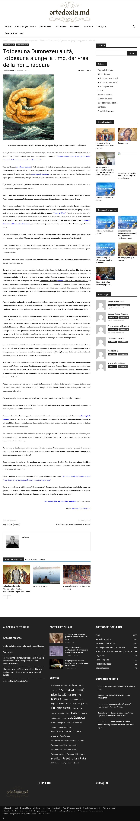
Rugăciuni (45, 26)
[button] (133, 27)
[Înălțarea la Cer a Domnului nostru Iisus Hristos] (105, 134)
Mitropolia (61, 723)
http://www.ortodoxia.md (116, 308)
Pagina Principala (105, 70)
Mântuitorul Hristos (65, 727)
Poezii (87, 26)
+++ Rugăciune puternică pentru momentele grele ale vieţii (76, 636)
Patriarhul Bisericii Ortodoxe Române (64, 745)
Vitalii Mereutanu (116, 363)
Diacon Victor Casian (118, 314)
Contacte (102, 107)
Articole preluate (31, 41)
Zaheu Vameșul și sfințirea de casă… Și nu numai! (104, 260)
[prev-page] (4, 597)
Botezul (65, 699)
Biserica (53, 690)
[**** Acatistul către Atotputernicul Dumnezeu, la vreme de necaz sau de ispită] (56, 651)
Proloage (75, 26)
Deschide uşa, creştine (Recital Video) (73, 524)
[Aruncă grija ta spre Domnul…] (127, 249)
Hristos (77, 708)
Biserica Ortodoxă (71, 689)
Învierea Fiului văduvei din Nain (16, 681)
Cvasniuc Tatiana (116, 338)
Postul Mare (82, 811)
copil (53, 703)
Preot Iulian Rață (74, 758)
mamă (53, 723)
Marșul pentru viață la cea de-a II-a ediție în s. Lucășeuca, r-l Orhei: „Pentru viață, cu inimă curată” (22, 672)
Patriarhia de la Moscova (59, 740)
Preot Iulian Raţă (116, 301)
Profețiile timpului (106, 111)
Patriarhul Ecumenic (58, 754)
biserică (56, 698)
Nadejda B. (113, 350)
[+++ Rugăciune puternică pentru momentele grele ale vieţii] (56, 638)
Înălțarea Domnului (10, 808)
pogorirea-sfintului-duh (51, 808)
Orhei (78, 731)
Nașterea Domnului (62, 731)
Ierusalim (61, 713)
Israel (64, 718)
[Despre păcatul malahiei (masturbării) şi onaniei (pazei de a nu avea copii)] (56, 664)
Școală (76, 763)
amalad (101, 695)
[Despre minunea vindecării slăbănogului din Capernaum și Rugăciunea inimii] (127, 222)
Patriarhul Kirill (72, 754)
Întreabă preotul (14, 33)
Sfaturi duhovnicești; (58, 763)
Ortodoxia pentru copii (91, 808)
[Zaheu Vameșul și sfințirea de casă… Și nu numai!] (105, 249)
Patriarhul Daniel (70, 749)
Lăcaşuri (101, 26)
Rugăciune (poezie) (11, 524)
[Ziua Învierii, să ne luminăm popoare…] (105, 273)
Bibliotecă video (105, 94)
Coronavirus (62, 703)
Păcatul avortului (109, 808)
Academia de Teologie (59, 685)
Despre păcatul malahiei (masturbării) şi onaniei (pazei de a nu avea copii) (116, 724)
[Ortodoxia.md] (70, 11)
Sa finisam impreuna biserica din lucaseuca (19, 814)
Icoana (53, 713)
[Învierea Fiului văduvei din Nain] (105, 189)
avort (81, 685)
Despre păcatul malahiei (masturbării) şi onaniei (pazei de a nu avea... (76, 663)
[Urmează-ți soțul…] (46, 574)
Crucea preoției (26, 811)
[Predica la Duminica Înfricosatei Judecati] (77, 574)
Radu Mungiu (103, 713)
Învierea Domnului (96, 811)
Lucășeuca (76, 717)
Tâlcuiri (101, 90)
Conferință (74, 699)
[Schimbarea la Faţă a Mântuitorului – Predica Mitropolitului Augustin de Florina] (16, 574)
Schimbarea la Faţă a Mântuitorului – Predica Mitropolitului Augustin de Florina (16, 589)
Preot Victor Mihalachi (118, 326)
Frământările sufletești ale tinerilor (62, 811)
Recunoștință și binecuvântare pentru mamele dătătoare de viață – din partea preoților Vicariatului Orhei (23, 661)
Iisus (67, 713)
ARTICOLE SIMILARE (13, 560)
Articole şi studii (24, 26)
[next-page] (9, 597)
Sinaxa (70, 763)
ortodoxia (54, 736)
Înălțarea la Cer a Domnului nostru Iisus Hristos (105, 145)
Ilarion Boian (55, 718)
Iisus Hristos (79, 712)
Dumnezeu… (123, 143)
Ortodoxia (60, 26)
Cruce (73, 703)
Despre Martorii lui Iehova (30, 808)
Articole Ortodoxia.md (108, 78)
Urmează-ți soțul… (40, 586)
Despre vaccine (40, 811)
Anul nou (72, 685)
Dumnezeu (61, 708)
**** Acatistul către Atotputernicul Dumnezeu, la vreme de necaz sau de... (76, 650)
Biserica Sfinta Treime (108, 102)
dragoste (82, 703)
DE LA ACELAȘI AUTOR (35, 560)
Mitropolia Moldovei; (74, 723)
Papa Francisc (65, 736)
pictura (82, 754)
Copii (81, 699)
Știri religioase (104, 74)
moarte (53, 727)
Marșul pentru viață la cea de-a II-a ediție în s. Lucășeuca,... (126, 175)
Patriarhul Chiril (56, 749)
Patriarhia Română (77, 740)
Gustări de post (105, 98)
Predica (56, 758)
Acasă (8, 26)
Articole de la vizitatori (108, 82)
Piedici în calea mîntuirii (72, 808)
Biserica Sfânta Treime (66, 694)
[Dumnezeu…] (127, 134)
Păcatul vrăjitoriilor (10, 811)
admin (11, 70)
